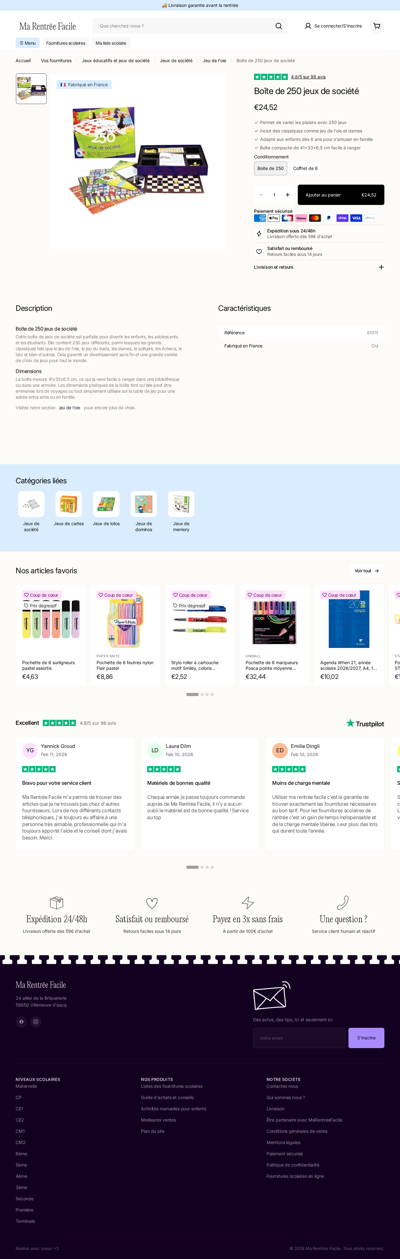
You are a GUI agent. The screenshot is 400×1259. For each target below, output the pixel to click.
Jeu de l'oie (214, 60)
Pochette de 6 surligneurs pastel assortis (48, 665)
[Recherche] (278, 26)
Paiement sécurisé (285, 1153)
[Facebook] (21, 1022)
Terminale (25, 1221)
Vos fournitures (56, 60)
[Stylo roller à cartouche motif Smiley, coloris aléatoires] (200, 619)
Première (24, 1209)
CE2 (20, 1119)
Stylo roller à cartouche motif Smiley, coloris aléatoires (194, 668)
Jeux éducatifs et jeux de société (116, 60)
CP (19, 1097)
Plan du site (152, 1131)
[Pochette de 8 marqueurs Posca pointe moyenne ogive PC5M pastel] (274, 619)
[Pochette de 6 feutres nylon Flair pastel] (125, 619)
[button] (28, 42)
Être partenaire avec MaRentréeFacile (304, 1119)
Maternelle (26, 1086)
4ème (21, 1176)
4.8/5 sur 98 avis (308, 76)
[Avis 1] (192, 867)
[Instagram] (35, 1022)
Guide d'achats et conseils (167, 1097)
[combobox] (190, 26)
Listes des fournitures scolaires (171, 1086)
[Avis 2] (202, 867)
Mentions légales (283, 1142)
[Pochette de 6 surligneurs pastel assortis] (51, 619)
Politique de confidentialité (293, 1164)
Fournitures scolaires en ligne (295, 1176)
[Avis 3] (207, 867)
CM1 (20, 1131)
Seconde (24, 1198)
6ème (21, 1153)
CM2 (21, 1142)
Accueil (23, 60)
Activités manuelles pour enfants (173, 1108)
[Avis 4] (212, 867)
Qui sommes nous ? (286, 1097)
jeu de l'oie (69, 407)
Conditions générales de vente (297, 1131)
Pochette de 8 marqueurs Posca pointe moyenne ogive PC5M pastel (272, 668)
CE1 (19, 1108)
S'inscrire (366, 1037)
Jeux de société (176, 60)
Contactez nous (282, 1086)
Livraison (275, 1108)
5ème (21, 1164)
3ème (21, 1187)
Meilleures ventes (158, 1119)
